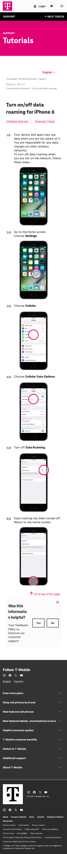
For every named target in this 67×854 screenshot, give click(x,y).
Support (9, 33)
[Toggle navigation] (53, 16)
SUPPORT (9, 16)
